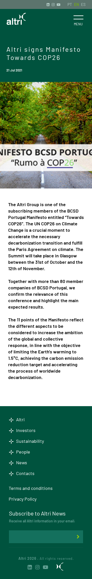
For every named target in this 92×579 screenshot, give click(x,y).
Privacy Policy (23, 499)
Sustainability (29, 441)
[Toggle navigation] (78, 17)
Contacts (24, 473)
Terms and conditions (31, 488)
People (22, 452)
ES (83, 4)
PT (69, 4)
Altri (20, 419)
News (21, 462)
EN (76, 4)
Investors (25, 430)
